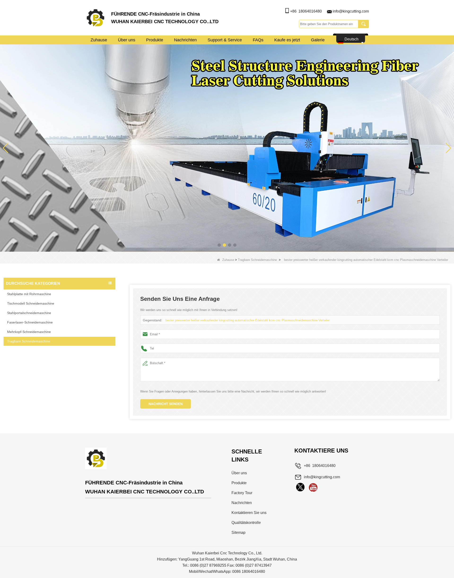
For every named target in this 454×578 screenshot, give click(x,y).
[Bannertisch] (227, 148)
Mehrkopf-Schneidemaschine (29, 332)
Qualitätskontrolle (246, 523)
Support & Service (225, 40)
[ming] (313, 487)
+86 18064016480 (306, 11)
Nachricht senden (165, 404)
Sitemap (238, 533)
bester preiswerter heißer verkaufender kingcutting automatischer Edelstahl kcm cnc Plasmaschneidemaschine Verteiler (248, 320)
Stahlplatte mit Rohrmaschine (29, 294)
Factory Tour (241, 493)
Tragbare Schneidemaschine (257, 260)
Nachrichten (185, 40)
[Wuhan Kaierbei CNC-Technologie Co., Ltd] (95, 17)
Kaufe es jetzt (287, 40)
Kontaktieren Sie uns (248, 513)
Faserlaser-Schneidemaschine (30, 322)
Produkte (154, 40)
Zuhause (99, 40)
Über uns (126, 40)
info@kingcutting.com (351, 11)
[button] (219, 245)
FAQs (258, 40)
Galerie (318, 40)
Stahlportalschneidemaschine (29, 313)
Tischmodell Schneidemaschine (30, 303)
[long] (300, 487)
